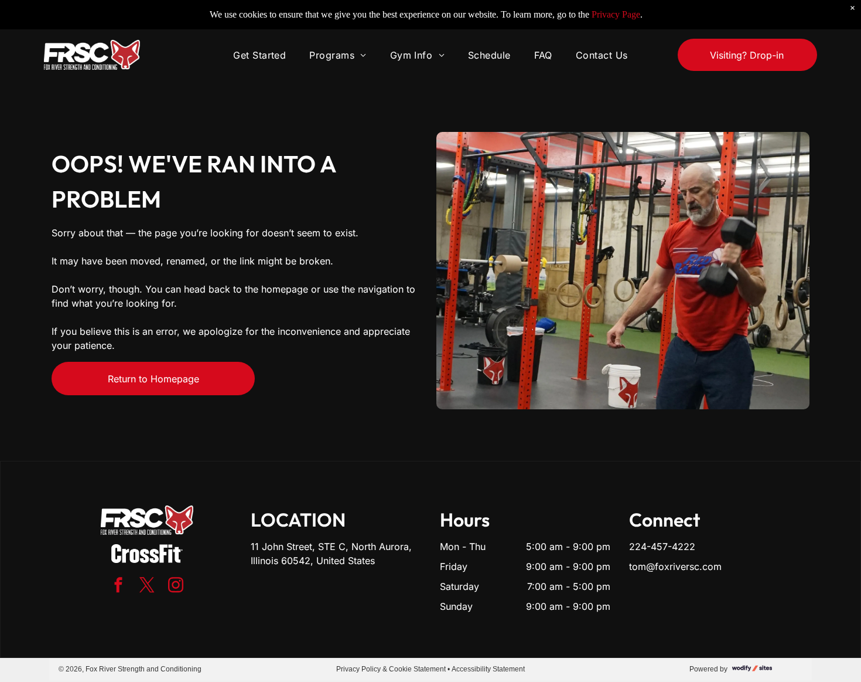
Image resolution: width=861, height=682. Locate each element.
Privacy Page (616, 14)
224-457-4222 (662, 546)
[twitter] (147, 586)
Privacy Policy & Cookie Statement (391, 669)
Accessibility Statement (488, 669)
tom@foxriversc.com (675, 566)
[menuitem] (259, 55)
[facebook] (118, 586)
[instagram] (176, 586)
